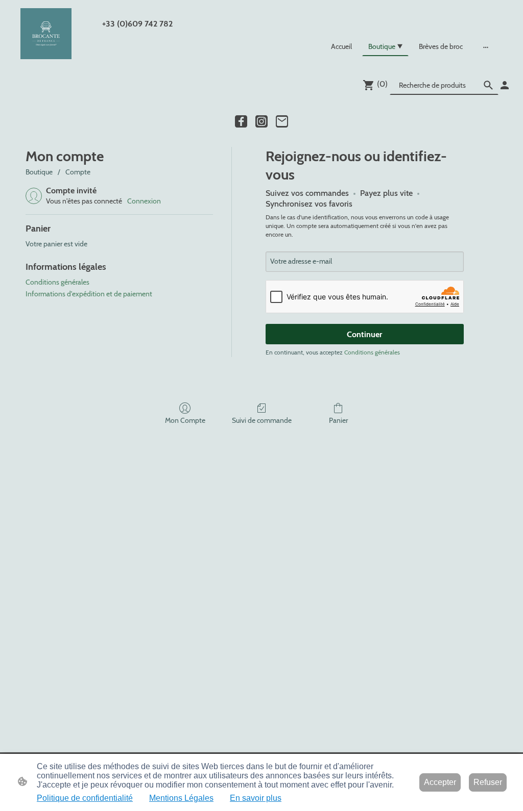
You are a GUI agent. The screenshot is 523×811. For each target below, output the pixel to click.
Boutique (39, 171)
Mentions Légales (181, 798)
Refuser (487, 782)
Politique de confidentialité (85, 798)
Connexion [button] (144, 201)
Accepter (440, 782)
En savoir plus (255, 798)
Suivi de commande (262, 420)
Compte (77, 171)
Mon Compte (185, 420)
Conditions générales (57, 282)
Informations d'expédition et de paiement (89, 293)
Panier (338, 420)
